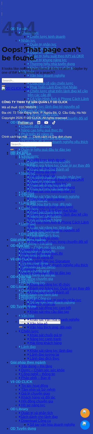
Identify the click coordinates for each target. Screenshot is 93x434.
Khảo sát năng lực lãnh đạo (50, 228)
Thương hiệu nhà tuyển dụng (52, 64)
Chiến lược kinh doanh (47, 36)
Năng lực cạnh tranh (45, 339)
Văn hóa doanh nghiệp (47, 75)
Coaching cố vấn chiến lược (51, 83)
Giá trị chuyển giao (35, 393)
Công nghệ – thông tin (37, 374)
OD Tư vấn (19, 152)
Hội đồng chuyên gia (36, 279)
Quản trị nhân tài (42, 175)
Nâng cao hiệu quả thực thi (41, 253)
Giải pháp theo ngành (28, 362)
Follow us (25, 122)
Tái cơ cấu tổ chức (44, 238)
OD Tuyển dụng (23, 306)
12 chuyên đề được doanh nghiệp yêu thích (54, 142)
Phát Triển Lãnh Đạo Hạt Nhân (53, 210)
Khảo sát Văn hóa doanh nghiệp (54, 196)
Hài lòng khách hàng (45, 343)
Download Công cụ (35, 421)
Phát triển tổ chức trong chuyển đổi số (58, 242)
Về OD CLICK (21, 382)
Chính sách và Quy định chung (52, 136)
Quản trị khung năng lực (48, 60)
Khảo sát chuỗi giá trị (45, 335)
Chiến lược (29, 331)
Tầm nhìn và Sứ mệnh (37, 389)
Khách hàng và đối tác (37, 397)
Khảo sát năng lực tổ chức (49, 284)
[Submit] (20, 327)
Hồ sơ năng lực (32, 405)
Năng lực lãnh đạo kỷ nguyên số (54, 230)
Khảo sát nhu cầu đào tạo (49, 312)
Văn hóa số (38, 323)
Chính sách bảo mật (14, 136)
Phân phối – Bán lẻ (35, 378)
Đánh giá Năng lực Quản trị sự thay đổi (59, 165)
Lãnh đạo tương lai (44, 354)
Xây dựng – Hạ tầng (36, 366)
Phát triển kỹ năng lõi (36, 257)
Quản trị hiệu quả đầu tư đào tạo (45, 150)
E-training (28, 269)
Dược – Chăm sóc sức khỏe (42, 247)
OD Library (19, 287)
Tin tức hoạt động (34, 386)
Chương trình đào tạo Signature (45, 261)
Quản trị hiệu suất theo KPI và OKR (56, 56)
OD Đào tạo (19, 245)
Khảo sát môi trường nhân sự (52, 191)
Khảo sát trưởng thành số (49, 292)
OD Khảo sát (20, 277)
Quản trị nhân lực (42, 44)
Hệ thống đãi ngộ (42, 172)
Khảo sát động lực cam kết (50, 308)
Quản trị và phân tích (36, 413)
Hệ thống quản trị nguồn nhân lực (55, 300)
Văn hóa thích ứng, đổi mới (50, 204)
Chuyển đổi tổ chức (35, 249)
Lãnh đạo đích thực (44, 235)
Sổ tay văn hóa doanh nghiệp (52, 424)
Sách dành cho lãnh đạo (39, 294)
